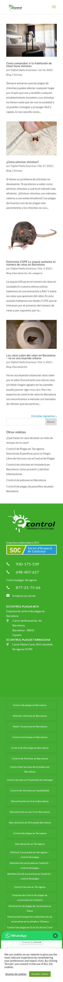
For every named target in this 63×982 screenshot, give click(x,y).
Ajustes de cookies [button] (16, 974)
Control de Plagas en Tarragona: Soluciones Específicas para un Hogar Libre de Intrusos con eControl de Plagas (30, 453)
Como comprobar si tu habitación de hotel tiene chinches (29, 64)
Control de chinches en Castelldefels (29, 790)
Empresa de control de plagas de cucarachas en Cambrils (29, 897)
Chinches (17, 74)
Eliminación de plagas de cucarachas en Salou (30, 908)
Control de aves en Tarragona (30, 886)
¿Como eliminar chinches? (22, 162)
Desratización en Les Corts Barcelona (30, 811)
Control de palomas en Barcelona (26, 480)
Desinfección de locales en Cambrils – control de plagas (29, 865)
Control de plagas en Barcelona (30, 705)
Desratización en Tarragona (30, 843)
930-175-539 (27, 564)
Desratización (19, 273)
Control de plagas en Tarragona (30, 833)
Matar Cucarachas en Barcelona (30, 726)
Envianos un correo (24, 595)
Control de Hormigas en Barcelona (29, 747)
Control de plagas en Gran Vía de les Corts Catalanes (29, 930)
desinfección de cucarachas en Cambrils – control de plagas (29, 876)
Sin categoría (35, 273)
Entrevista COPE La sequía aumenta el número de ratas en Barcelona (30, 263)
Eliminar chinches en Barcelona (30, 715)
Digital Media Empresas (23, 69)
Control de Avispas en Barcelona (29, 737)
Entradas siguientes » (44, 416)
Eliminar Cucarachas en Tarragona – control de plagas (29, 854)
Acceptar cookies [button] (39, 974)
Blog (8, 74)
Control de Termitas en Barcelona (30, 758)
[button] (55, 935)
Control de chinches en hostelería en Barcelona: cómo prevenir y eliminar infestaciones (28, 469)
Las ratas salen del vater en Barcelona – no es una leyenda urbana (30, 357)
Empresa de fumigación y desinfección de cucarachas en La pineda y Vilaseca (30, 919)
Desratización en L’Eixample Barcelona (30, 822)
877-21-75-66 (28, 587)
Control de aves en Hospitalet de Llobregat (30, 779)
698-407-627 (27, 572)
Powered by (31, 942)
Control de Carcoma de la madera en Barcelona (30, 769)
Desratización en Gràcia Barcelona (29, 801)
